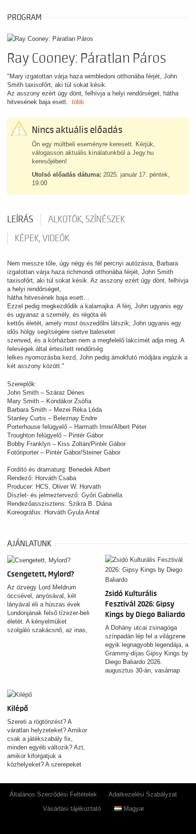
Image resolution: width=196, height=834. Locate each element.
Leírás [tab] (20, 219)
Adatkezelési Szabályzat (142, 794)
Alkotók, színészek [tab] (86, 219)
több (78, 101)
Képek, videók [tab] (42, 238)
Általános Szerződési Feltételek (53, 794)
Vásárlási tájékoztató (72, 808)
